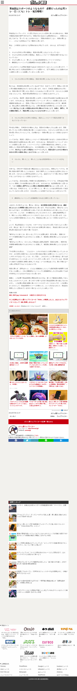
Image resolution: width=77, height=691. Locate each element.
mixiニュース (4, 669)
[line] (46, 440)
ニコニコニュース (25, 669)
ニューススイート (6, 675)
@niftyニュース (62, 669)
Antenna (59, 672)
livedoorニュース (62, 666)
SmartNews (23, 666)
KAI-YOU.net (4, 672)
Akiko (52, 416)
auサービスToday (63, 675)
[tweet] (27, 440)
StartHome (41, 675)
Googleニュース (43, 666)
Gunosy (3, 666)
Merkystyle (22, 672)
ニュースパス (23, 675)
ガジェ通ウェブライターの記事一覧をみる (38, 421)
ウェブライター (62, 416)
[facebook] (15, 440)
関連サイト (5, 625)
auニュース (42, 672)
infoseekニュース (44, 669)
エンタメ (13, 416)
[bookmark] (61, 440)
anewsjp (28, 430)
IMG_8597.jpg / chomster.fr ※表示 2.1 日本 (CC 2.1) (27, 295)
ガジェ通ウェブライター (59, 15)
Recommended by (56, 410)
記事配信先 (5, 664)
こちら (36, 435)
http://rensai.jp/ (33, 428)
